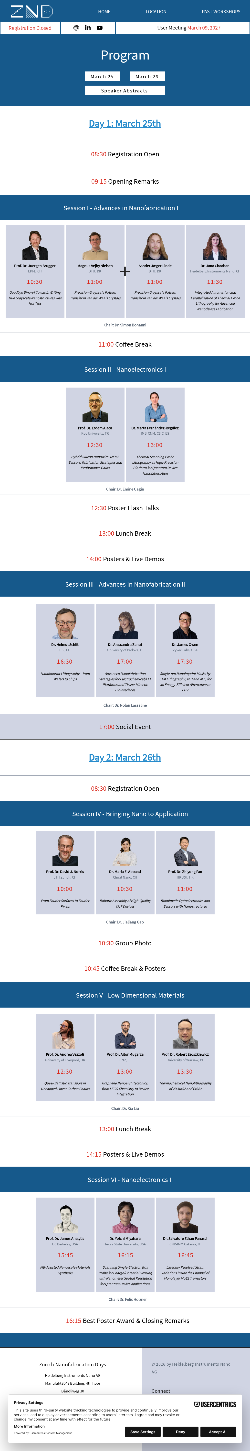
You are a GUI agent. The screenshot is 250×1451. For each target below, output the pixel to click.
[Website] (76, 27)
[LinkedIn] (87, 27)
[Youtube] (99, 27)
